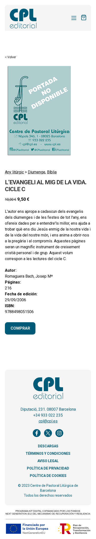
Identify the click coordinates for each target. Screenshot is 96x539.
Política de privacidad (48, 468)
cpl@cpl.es (48, 421)
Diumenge (36, 172)
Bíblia (52, 172)
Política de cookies (48, 476)
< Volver (10, 57)
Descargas (48, 446)
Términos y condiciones (48, 453)
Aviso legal (48, 461)
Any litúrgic (14, 172)
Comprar (20, 328)
